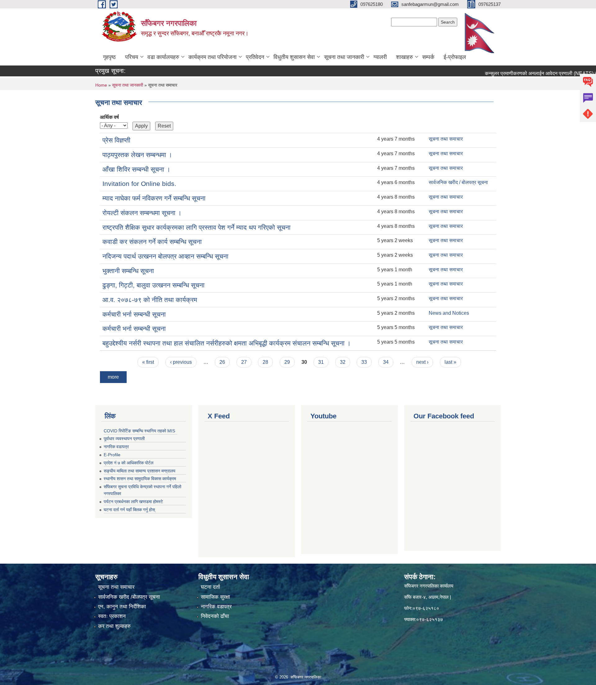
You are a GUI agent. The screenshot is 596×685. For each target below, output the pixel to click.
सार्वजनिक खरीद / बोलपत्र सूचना (458, 182)
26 (222, 362)
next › (422, 362)
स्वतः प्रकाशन (112, 616)
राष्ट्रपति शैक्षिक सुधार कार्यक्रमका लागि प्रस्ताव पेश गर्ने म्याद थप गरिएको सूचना (196, 227)
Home (101, 85)
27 (244, 362)
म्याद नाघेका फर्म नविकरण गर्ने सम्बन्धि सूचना (153, 198)
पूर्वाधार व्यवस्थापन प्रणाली (124, 438)
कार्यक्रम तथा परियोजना (212, 57)
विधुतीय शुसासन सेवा (294, 57)
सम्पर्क (428, 57)
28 (265, 362)
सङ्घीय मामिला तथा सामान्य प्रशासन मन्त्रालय (139, 470)
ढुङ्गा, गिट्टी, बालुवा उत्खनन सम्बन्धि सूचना (153, 285)
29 (287, 362)
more (113, 377)
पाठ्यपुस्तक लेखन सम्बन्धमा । (137, 154)
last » (450, 362)
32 (342, 362)
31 (321, 362)
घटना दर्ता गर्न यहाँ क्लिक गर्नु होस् (129, 509)
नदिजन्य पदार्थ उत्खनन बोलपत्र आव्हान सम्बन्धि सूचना (165, 256)
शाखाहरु (404, 57)
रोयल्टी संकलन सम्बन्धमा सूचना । (142, 212)
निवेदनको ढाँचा (215, 616)
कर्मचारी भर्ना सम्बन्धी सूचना (134, 314)
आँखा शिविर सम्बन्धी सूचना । (136, 169)
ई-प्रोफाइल (455, 57)
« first (148, 362)
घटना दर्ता (210, 587)
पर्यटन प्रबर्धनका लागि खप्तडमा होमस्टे (133, 501)
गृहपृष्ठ (109, 57)
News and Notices (449, 313)
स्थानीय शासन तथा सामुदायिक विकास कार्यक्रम (140, 478)
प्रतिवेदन (255, 57)
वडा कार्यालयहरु (163, 57)
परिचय (131, 57)
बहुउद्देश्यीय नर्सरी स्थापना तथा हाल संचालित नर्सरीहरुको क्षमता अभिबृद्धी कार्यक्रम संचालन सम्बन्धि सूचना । (226, 343)
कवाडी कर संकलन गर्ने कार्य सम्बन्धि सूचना (152, 241)
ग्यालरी (380, 57)
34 (386, 362)
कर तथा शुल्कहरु (114, 626)
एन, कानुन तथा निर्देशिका (122, 607)
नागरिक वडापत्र (116, 446)
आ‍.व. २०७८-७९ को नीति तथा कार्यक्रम (149, 299)
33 (364, 362)
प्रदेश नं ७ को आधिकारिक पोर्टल (128, 462)
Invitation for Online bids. (139, 183)
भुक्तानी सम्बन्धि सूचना (128, 270)
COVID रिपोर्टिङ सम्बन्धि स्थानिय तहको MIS (139, 430)
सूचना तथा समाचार (446, 139)
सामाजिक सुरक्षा (215, 597)
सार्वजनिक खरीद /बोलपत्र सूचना (129, 597)
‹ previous (181, 362)
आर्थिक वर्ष (109, 117)
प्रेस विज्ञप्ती (116, 140)
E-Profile (112, 454)
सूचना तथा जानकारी (344, 57)
